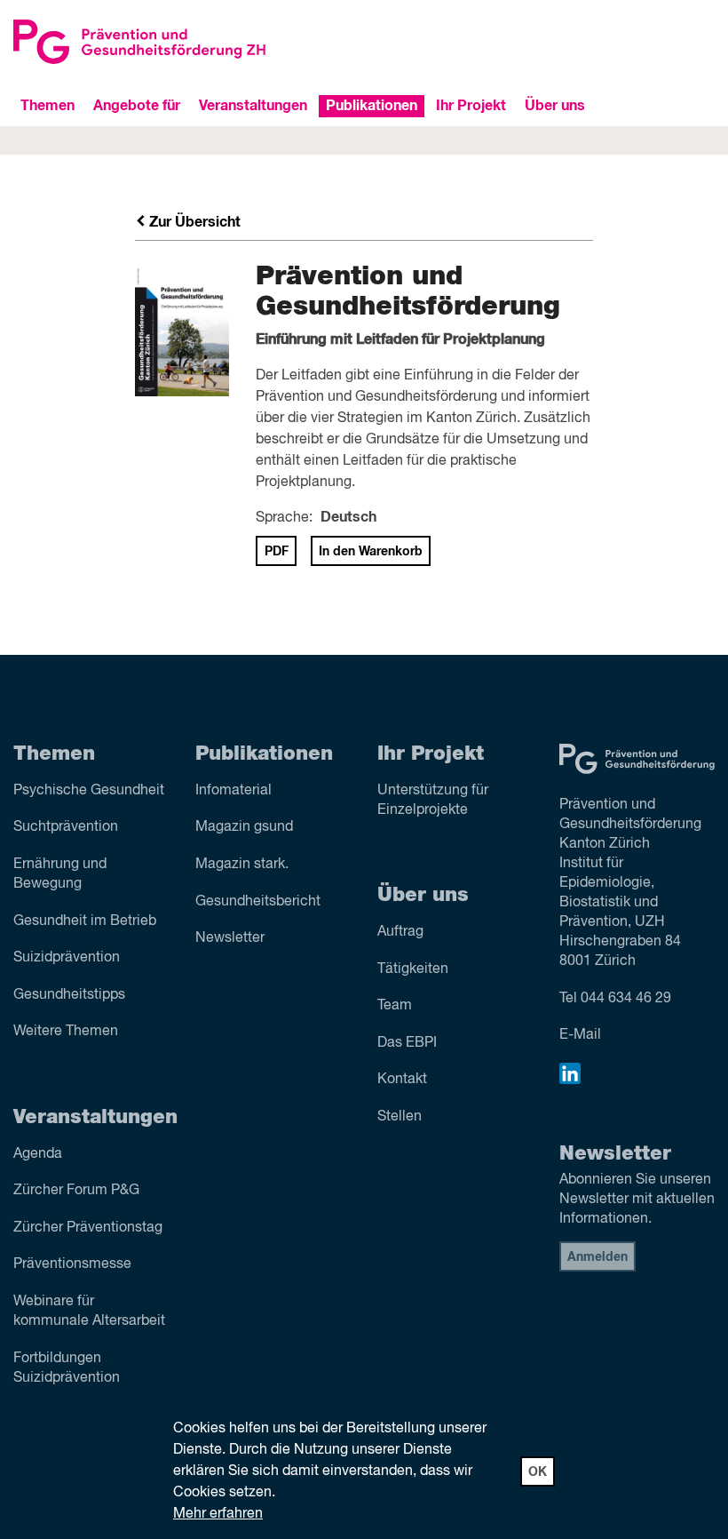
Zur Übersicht (193, 222)
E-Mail (580, 1035)
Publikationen (371, 106)
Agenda (37, 1154)
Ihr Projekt (471, 106)
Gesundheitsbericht (257, 902)
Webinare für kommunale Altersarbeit (89, 1311)
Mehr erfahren (218, 1514)
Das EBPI (407, 1043)
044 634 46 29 (626, 999)
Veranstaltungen (253, 106)
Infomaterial (233, 791)
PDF (277, 552)
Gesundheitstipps (69, 995)
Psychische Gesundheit (88, 791)
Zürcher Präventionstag (87, 1228)
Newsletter (230, 938)
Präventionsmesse (72, 1264)
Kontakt (402, 1080)
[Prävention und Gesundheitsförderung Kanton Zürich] (182, 42)
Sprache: (284, 518)
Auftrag (400, 932)
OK (537, 1472)
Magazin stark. (242, 864)
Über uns (555, 106)
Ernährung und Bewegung (60, 874)
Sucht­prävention (65, 827)
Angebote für (136, 106)
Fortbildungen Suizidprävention (66, 1368)
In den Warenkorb (371, 552)
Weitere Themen (65, 1032)
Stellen (399, 1117)
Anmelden (597, 1257)
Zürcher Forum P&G (76, 1191)
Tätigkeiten (412, 969)
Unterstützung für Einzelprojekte (432, 800)
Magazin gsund (244, 827)
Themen (47, 106)
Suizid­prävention (66, 958)
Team (394, 1006)
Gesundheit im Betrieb (84, 921)
